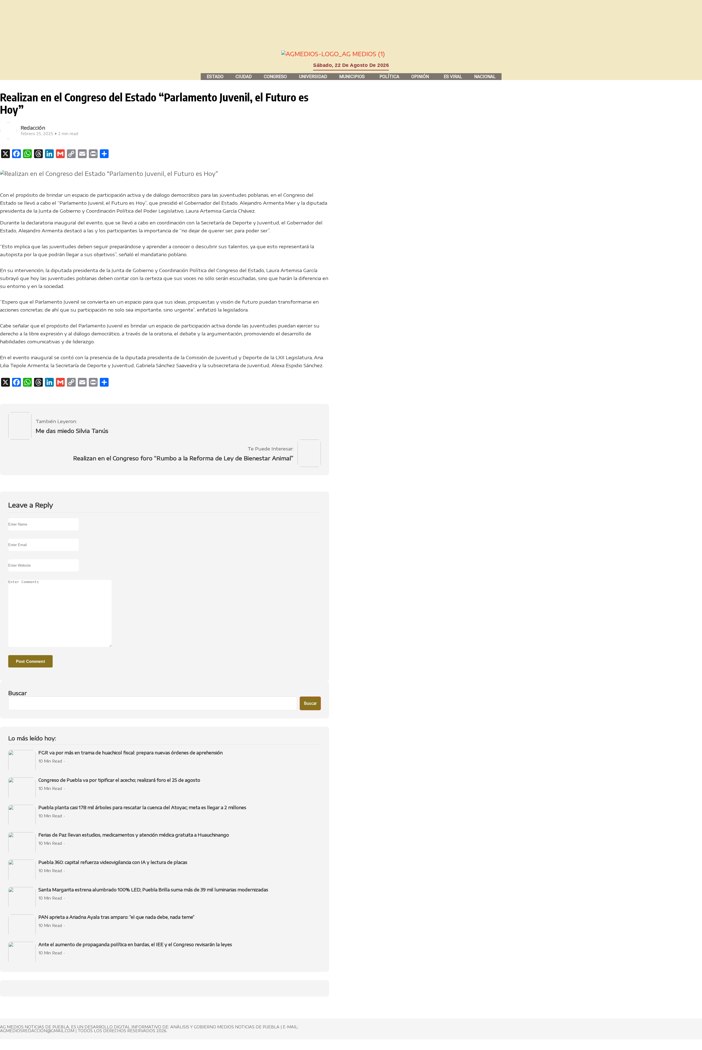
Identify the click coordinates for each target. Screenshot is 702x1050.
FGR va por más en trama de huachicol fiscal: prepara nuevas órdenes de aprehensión (130, 752)
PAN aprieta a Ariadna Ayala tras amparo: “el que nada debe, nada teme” (116, 917)
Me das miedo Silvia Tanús (72, 430)
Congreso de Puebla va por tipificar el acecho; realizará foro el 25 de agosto (119, 780)
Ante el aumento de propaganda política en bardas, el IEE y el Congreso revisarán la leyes (135, 944)
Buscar (17, 692)
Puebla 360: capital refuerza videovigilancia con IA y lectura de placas (112, 862)
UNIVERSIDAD (313, 76)
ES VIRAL (453, 76)
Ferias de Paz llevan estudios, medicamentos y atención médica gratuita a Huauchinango (133, 835)
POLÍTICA (389, 76)
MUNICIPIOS (352, 76)
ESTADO (215, 76)
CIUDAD (244, 76)
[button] (353, 76)
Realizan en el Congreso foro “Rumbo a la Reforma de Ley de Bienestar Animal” (183, 458)
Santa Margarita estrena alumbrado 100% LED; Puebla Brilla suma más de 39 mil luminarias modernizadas (153, 889)
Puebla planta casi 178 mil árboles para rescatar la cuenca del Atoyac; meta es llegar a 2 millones (142, 807)
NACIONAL (485, 76)
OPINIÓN (420, 76)
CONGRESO (275, 76)
